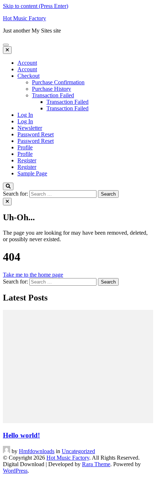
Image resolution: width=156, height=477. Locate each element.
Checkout (28, 76)
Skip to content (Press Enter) (35, 6)
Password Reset (35, 134)
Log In (25, 115)
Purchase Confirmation (58, 82)
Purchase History (51, 89)
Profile (25, 147)
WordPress (15, 471)
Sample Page (32, 173)
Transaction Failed (53, 95)
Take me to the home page (33, 275)
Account (27, 63)
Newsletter (29, 128)
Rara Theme (96, 464)
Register (26, 160)
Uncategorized (78, 451)
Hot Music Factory (24, 18)
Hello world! (21, 435)
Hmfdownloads (36, 451)
